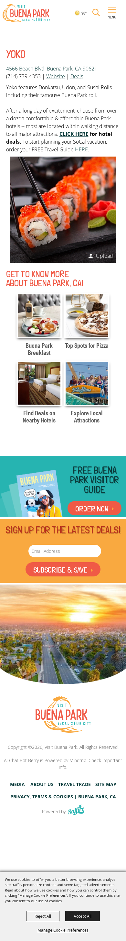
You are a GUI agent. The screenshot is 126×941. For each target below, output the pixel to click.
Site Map (105, 784)
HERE (81, 149)
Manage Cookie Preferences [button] (63, 930)
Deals (76, 76)
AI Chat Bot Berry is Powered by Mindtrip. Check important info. (63, 763)
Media (17, 784)
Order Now (92, 508)
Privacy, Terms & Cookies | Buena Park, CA (63, 796)
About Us (42, 784)
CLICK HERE (74, 133)
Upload (104, 255)
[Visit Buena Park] (26, 13)
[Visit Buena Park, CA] (63, 714)
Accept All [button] (82, 916)
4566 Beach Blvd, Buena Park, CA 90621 (51, 68)
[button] (96, 13)
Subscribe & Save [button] (60, 569)
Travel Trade (74, 784)
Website (55, 76)
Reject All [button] (43, 916)
